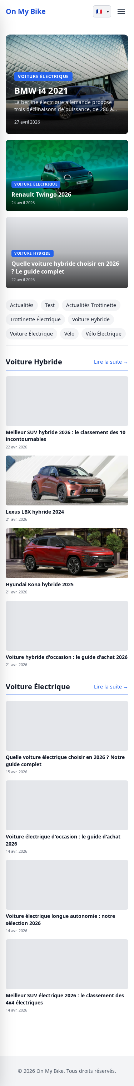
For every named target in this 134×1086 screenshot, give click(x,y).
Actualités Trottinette (91, 305)
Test (50, 305)
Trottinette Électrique (35, 319)
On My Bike (26, 11)
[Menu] (121, 11)
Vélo (69, 333)
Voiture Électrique (31, 333)
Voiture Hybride (91, 319)
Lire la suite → (111, 361)
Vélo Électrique (103, 333)
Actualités (22, 305)
